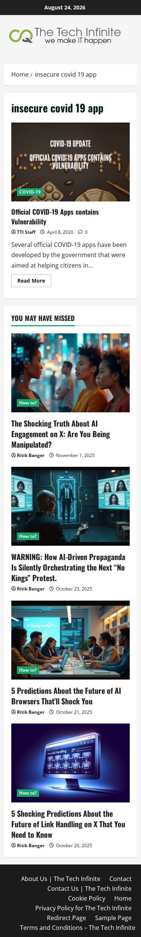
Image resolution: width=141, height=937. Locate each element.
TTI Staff (26, 232)
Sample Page (113, 918)
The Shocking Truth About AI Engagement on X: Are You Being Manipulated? (60, 434)
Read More (34, 282)
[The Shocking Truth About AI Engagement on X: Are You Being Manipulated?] (70, 372)
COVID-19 (30, 192)
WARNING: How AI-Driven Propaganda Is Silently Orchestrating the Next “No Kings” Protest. (68, 567)
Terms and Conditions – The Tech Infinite (77, 927)
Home (123, 898)
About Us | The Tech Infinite (60, 879)
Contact (120, 879)
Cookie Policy (86, 898)
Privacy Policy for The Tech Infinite (83, 908)
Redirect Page (66, 918)
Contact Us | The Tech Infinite (89, 888)
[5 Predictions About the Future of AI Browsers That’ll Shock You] (70, 640)
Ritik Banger (30, 455)
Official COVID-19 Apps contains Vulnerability (70, 162)
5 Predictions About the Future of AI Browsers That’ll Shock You (66, 696)
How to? (28, 403)
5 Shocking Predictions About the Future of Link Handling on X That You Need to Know (68, 824)
